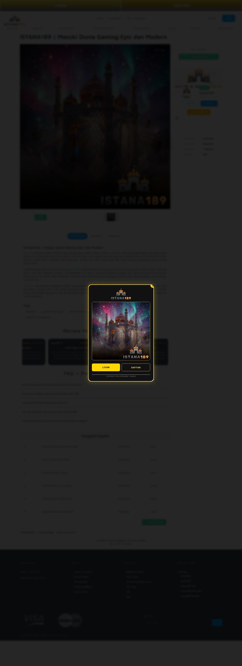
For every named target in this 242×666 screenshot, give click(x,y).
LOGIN (105, 367)
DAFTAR (136, 367)
